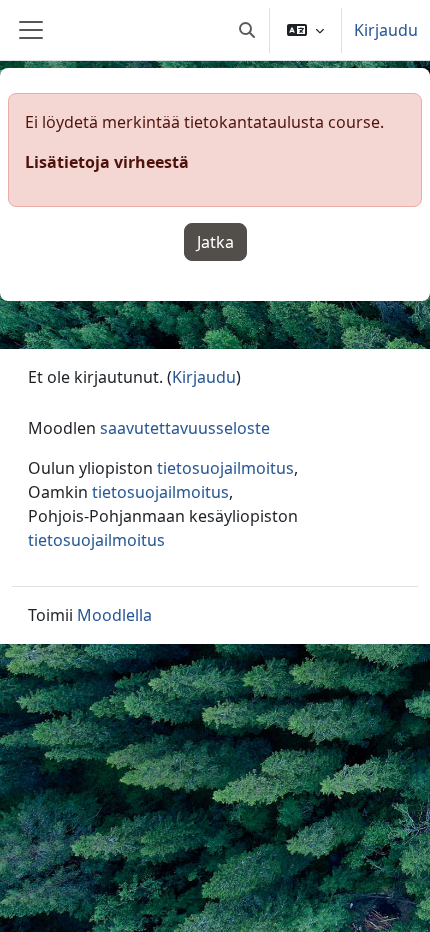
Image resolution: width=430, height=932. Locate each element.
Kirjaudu (386, 30)
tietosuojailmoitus (225, 468)
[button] (247, 30)
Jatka (215, 242)
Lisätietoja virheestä (107, 162)
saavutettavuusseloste (185, 428)
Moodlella (114, 615)
